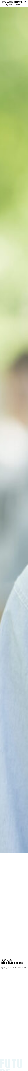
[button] (25, 2)
